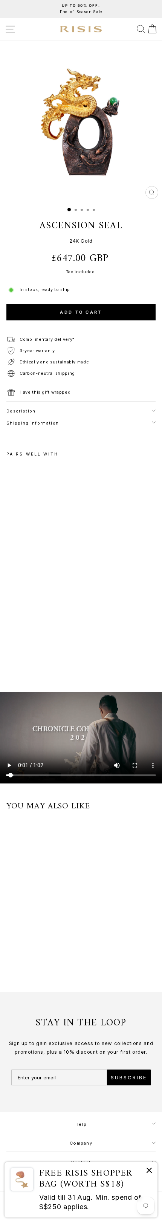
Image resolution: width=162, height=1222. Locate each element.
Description (20, 411)
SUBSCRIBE (129, 1077)
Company (81, 1143)
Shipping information (32, 423)
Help (81, 1124)
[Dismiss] (149, 1171)
